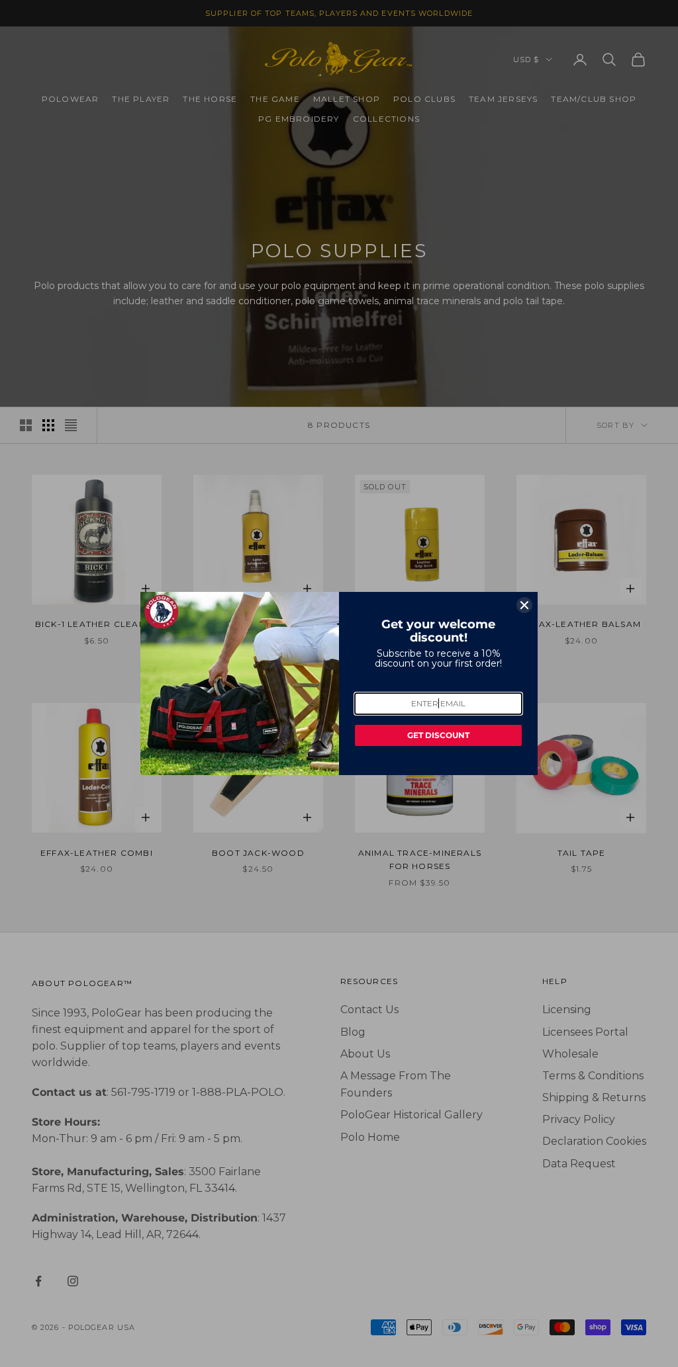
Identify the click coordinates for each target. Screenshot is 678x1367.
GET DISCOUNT (438, 735)
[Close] (524, 605)
